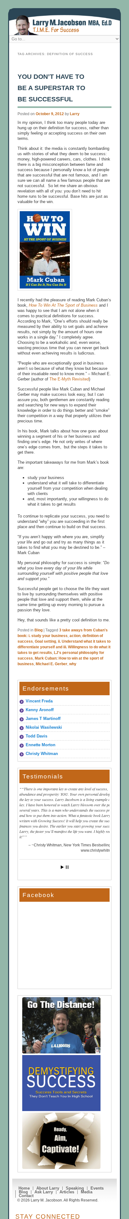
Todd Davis (36, 736)
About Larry (47, 1188)
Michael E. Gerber (51, 664)
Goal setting (45, 641)
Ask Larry (43, 1192)
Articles (66, 1192)
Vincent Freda (39, 701)
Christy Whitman (42, 753)
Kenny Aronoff (40, 709)
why (72, 664)
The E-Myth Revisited (69, 379)
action (75, 636)
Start (62, 867)
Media (86, 1192)
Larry (75, 114)
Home (24, 1188)
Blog (38, 630)
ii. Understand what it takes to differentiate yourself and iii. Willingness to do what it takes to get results (64, 647)
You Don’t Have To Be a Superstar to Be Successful (51, 88)
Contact (26, 1196)
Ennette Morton (40, 744)
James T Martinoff (43, 718)
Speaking (75, 1188)
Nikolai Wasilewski (44, 727)
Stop (67, 867)
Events (97, 1188)
